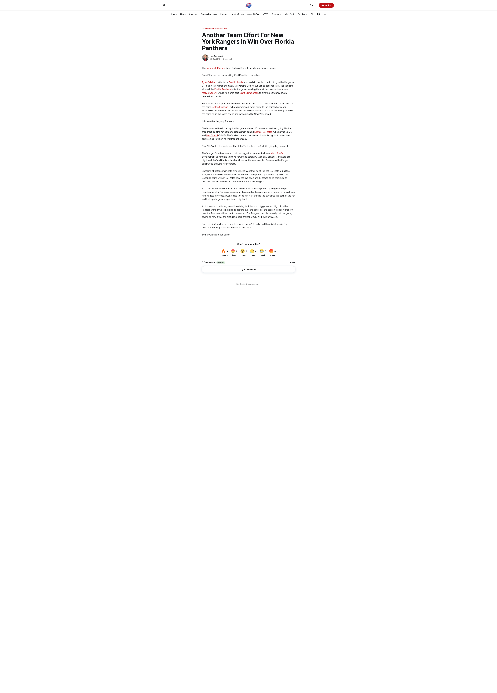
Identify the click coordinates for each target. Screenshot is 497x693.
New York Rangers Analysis (214, 29)
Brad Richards (236, 82)
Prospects (276, 14)
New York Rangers (215, 68)
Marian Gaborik (209, 93)
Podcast (224, 14)
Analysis (193, 14)
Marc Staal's (277, 153)
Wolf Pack (289, 14)
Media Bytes (238, 14)
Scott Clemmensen (249, 93)
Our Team (302, 14)
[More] (325, 14)
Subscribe (326, 5)
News (182, 14)
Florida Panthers (222, 89)
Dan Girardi (212, 135)
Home (174, 14)
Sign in (313, 5)
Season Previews (209, 14)
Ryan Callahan (209, 82)
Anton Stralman (220, 107)
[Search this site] (164, 5)
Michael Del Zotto (263, 132)
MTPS (265, 14)
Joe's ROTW (253, 14)
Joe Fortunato (217, 56)
